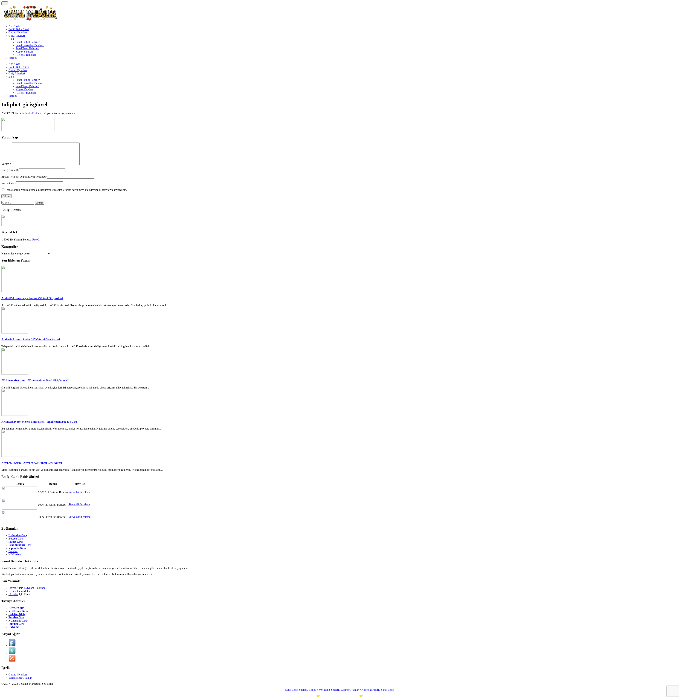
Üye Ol (36, 239)
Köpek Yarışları (24, 51)
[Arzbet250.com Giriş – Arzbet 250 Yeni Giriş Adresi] (14, 291)
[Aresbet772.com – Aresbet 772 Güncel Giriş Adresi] (14, 455)
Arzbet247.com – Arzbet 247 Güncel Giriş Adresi (30, 339)
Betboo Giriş (16, 538)
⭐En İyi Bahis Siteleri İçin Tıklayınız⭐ (339, 695)
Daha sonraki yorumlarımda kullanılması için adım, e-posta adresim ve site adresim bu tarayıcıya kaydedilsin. (66, 189)
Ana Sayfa (14, 26)
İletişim (12, 57)
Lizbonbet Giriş (17, 535)
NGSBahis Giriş (18, 620)
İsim (10, 170)
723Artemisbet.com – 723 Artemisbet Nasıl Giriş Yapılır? (35, 380)
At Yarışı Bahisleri (26, 54)
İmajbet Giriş (16, 623)
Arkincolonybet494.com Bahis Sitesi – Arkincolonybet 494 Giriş (39, 421)
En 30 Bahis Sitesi (18, 29)
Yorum (6, 163)
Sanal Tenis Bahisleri (27, 48)
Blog (11, 38)
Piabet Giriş (15, 541)
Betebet (13, 551)
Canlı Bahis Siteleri (296, 689)
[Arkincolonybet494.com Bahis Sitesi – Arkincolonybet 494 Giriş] (14, 414)
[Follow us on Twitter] (12, 652)
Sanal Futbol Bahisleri (28, 41)
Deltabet (13, 591)
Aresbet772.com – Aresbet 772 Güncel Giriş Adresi (31, 462)
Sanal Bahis (387, 689)
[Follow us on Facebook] (12, 645)
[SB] (30, 20)
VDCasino (14, 554)
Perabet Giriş (16, 617)
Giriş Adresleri (16, 35)
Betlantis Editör (30, 113)
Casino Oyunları (17, 32)
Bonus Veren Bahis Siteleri (324, 689)
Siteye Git (74, 492)
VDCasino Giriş (18, 611)
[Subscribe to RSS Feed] (12, 660)
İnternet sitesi (8, 183)
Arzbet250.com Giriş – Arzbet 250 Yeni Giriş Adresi (32, 298)
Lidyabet (13, 587)
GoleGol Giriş (16, 614)
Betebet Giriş (16, 607)
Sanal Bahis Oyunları (20, 677)
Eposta (24, 176)
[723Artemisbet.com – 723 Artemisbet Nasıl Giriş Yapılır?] (14, 373)
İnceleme (85, 492)
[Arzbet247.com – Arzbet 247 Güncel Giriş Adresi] (14, 332)
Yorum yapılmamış (64, 113)
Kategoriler (7, 253)
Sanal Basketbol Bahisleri (30, 45)
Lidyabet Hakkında (34, 587)
